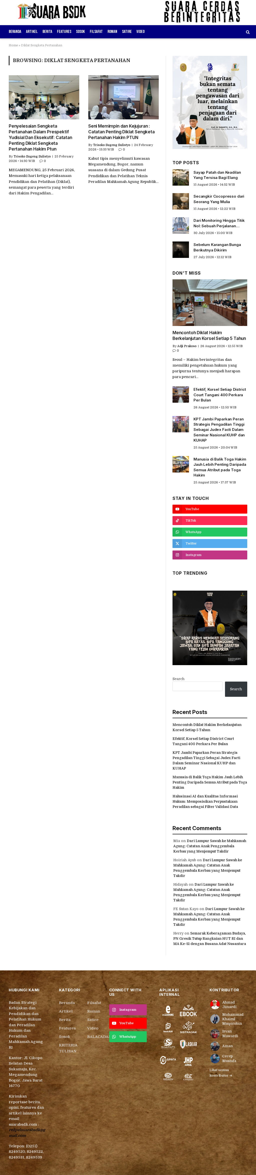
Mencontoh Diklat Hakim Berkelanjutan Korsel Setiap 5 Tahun (209, 335)
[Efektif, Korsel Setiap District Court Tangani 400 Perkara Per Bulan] (180, 394)
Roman (112, 31)
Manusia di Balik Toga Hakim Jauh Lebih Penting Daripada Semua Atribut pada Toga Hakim (220, 467)
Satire (127, 31)
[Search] (247, 31)
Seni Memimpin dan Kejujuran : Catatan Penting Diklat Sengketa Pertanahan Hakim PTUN (121, 132)
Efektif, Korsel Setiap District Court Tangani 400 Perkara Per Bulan (220, 394)
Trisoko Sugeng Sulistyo (32, 156)
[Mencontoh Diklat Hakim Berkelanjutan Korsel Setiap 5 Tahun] (209, 302)
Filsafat (96, 31)
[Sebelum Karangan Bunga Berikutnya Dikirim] (180, 249)
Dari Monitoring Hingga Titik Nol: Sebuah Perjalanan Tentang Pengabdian (219, 223)
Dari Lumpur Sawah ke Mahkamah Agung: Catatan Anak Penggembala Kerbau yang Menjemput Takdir (209, 846)
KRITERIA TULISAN (68, 1048)
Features (64, 31)
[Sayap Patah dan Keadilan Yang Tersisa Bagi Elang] (180, 177)
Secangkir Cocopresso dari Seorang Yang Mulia (219, 199)
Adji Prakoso (186, 346)
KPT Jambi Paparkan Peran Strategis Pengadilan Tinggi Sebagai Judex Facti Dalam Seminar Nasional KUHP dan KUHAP (219, 430)
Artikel (32, 31)
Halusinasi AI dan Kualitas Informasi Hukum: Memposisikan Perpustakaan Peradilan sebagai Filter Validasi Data (205, 801)
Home (13, 45)
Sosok (80, 31)
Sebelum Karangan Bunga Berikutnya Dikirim (217, 247)
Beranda (15, 31)
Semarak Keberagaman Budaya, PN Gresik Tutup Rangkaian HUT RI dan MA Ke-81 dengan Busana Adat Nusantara (209, 938)
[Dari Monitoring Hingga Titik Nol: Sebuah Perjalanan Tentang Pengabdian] (180, 225)
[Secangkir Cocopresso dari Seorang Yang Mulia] (180, 201)
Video (140, 31)
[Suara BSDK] (56, 12)
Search (178, 679)
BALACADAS (99, 1036)
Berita (47, 31)
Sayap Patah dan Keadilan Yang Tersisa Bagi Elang (217, 175)
